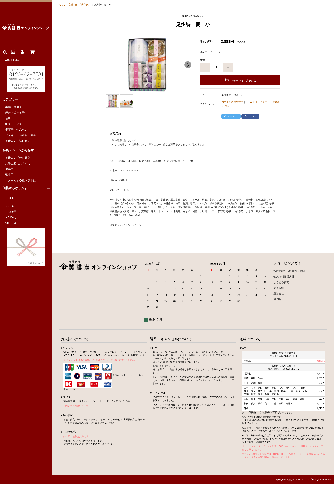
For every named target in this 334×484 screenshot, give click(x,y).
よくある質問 (281, 282)
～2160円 (10, 206)
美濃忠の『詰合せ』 (17, 140)
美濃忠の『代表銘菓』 (19, 157)
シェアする (251, 116)
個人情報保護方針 (283, 276)
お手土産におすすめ (17, 163)
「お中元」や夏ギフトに (20, 180)
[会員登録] (13, 52)
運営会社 (278, 293)
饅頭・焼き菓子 (15, 112)
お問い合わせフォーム (164, 366)
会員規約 (278, 287)
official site (12, 60)
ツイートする (232, 116)
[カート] (31, 52)
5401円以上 (12, 223)
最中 (8, 118)
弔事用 (9, 174)
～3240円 (10, 211)
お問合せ (278, 299)
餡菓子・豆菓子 (15, 123)
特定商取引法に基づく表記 (289, 270)
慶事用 (9, 169)
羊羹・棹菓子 (13, 106)
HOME (61, 4)
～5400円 (10, 217)
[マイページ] (22, 52)
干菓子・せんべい (16, 129)
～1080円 (10, 197)
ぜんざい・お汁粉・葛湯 (20, 135)
